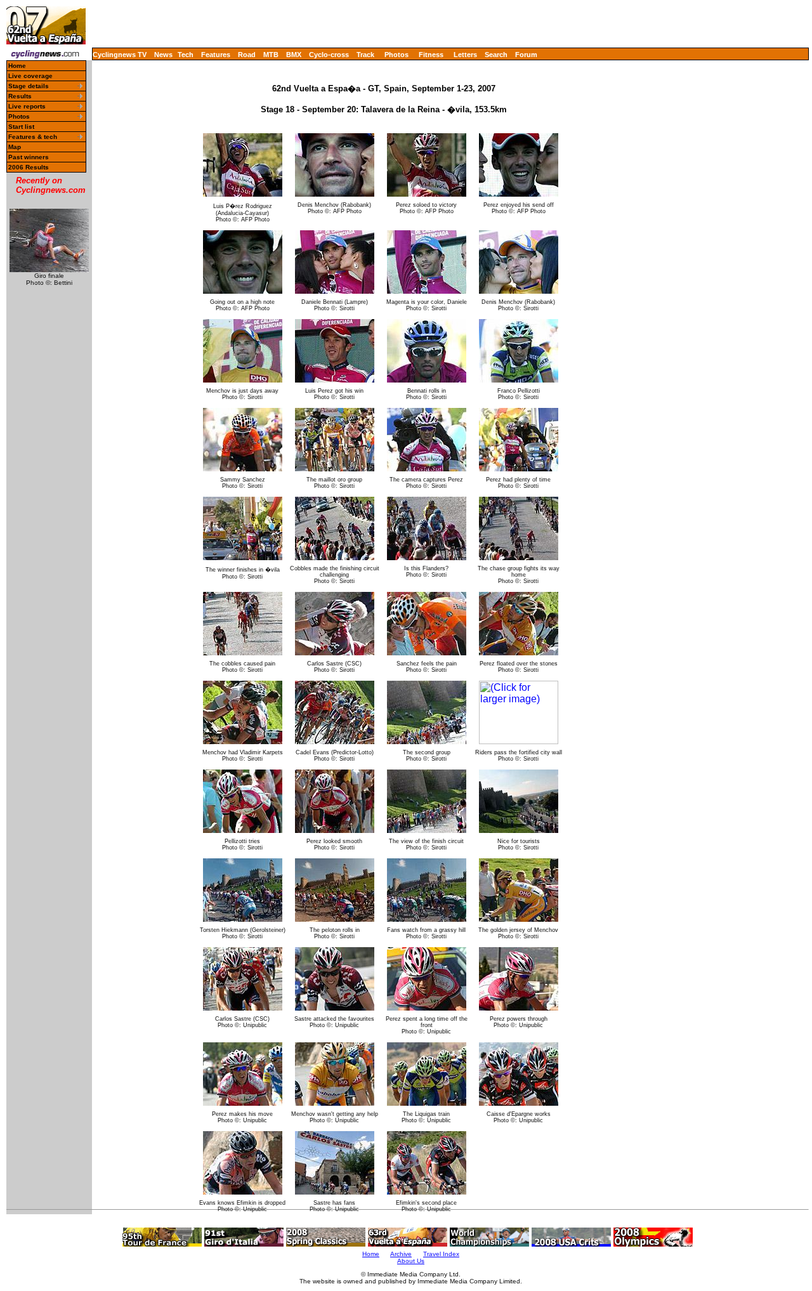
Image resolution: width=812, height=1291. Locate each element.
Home (17, 65)
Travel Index (441, 1253)
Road (247, 54)
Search (496, 54)
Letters (465, 54)
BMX (293, 54)
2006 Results (28, 167)
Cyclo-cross (329, 54)
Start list (21, 126)
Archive (401, 1253)
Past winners (28, 157)
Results (20, 96)
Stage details (28, 85)
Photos (396, 54)
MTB (270, 54)
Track (365, 54)
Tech (185, 54)
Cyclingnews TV (120, 54)
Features (215, 54)
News (163, 54)
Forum (526, 54)
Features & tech (32, 136)
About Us (410, 1260)
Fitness (431, 54)
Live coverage (30, 75)
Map (14, 146)
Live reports (27, 106)
